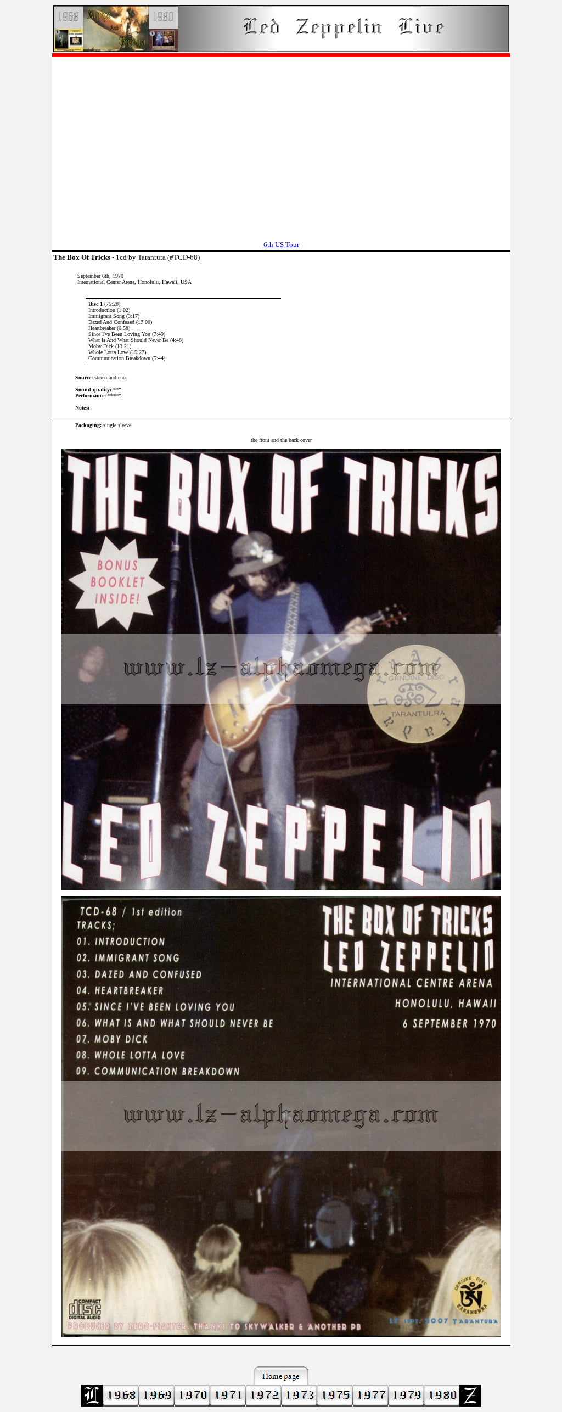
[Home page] (281, 49)
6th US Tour (281, 244)
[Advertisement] (281, 143)
